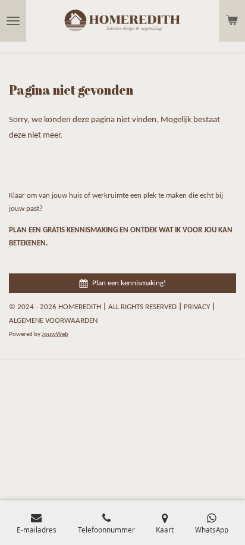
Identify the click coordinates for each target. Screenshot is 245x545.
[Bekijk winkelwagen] (232, 21)
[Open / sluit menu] (13, 21)
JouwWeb (55, 334)
